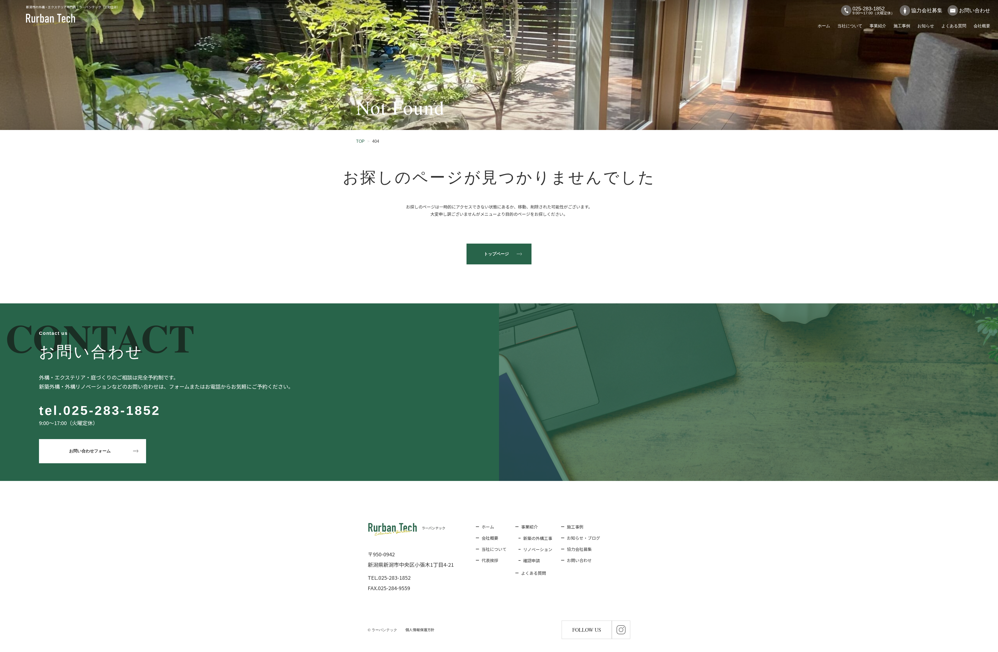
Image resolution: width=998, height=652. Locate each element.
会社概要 (982, 26)
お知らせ (925, 26)
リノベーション (537, 549)
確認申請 (531, 560)
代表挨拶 (490, 560)
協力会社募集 (926, 10)
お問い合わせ (974, 10)
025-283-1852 (111, 410)
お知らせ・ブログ (583, 538)
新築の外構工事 (537, 538)
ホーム (824, 26)
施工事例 (902, 26)
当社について (849, 26)
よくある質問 (953, 26)
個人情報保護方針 (420, 629)
